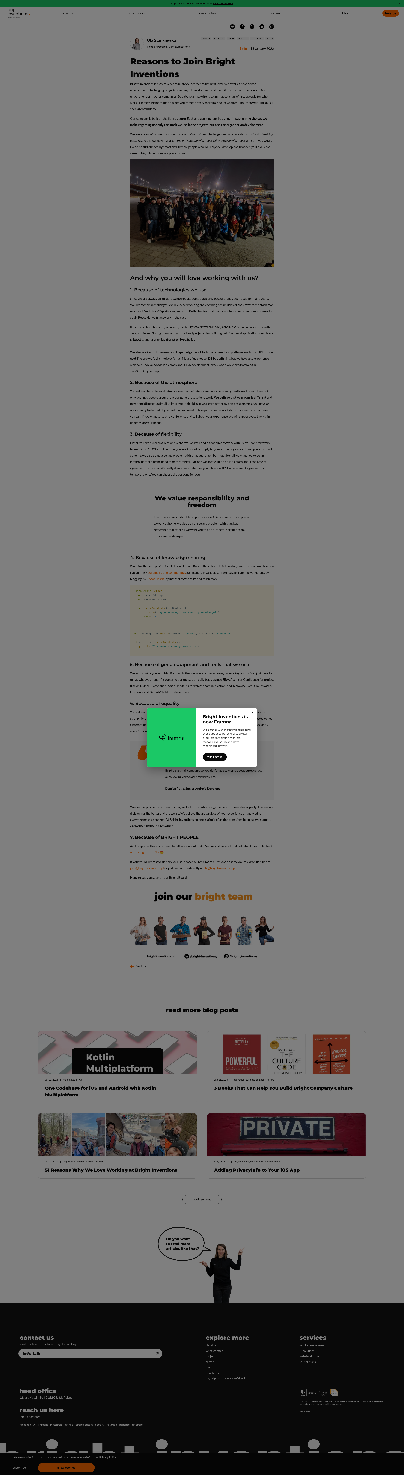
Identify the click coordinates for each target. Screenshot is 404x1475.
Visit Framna (214, 756)
